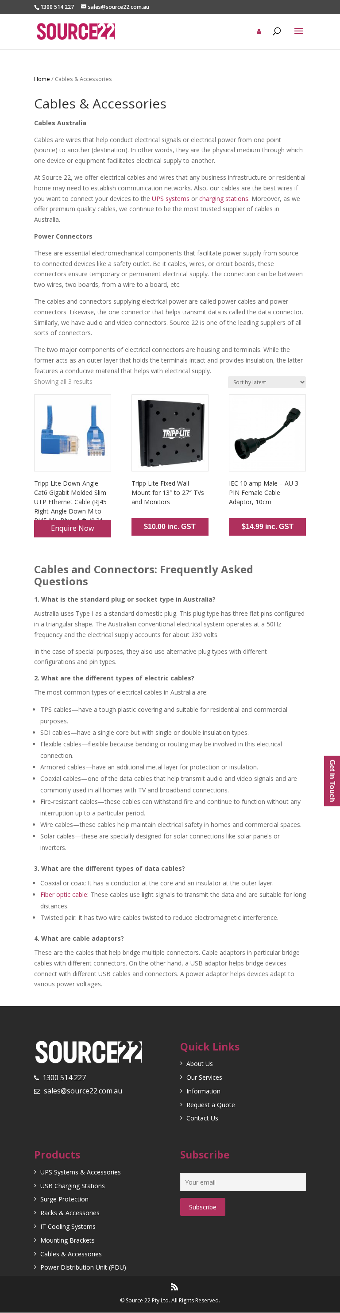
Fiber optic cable (63, 894)
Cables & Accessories (71, 1254)
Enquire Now (72, 528)
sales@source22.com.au (83, 1091)
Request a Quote (210, 1105)
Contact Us (202, 1118)
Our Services (204, 1077)
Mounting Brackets (67, 1240)
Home (42, 79)
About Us (199, 1063)
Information (203, 1091)
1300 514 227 (64, 1077)
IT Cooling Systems (68, 1226)
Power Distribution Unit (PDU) (83, 1267)
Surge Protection (64, 1199)
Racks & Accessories (70, 1213)
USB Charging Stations (72, 1186)
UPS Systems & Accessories (80, 1172)
